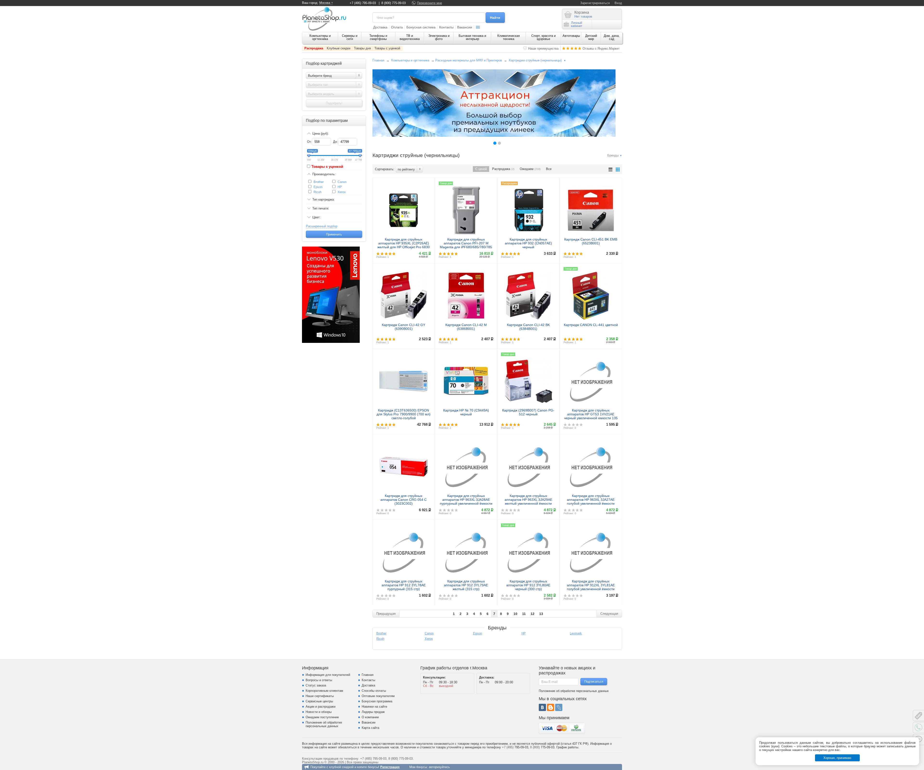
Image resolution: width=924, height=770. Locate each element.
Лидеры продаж (373, 712)
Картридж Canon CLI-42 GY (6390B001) (403, 327)
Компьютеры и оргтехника (320, 37)
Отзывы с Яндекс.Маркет (601, 48)
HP (340, 187)
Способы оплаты (374, 690)
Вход (618, 3)
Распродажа (313, 48)
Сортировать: (384, 169)
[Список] (610, 169)
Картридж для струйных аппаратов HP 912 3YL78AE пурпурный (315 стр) (404, 585)
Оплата (397, 27)
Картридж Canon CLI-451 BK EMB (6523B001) (590, 241)
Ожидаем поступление (322, 717)
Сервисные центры (319, 701)
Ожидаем (530, 169)
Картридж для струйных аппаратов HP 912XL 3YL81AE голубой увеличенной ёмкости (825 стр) (591, 587)
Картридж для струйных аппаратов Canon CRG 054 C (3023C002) (403, 499)
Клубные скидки (338, 48)
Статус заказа (316, 685)
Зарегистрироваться (595, 3)
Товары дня (362, 48)
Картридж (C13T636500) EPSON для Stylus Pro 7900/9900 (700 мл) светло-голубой (403, 414)
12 (532, 614)
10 (515, 614)
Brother (319, 182)
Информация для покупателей (328, 675)
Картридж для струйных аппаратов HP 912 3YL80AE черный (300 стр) (528, 585)
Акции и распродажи (320, 706)
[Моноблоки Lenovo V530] (331, 342)
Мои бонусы (418, 767)
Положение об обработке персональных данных (324, 724)
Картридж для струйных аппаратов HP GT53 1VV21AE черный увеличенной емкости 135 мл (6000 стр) (591, 416)
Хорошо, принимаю (837, 758)
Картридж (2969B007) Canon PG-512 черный (528, 412)
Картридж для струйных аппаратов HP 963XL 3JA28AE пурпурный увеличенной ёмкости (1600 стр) (466, 501)
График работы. (567, 747)
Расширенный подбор (321, 226)
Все (549, 169)
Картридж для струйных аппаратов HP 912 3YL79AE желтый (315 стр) (466, 585)
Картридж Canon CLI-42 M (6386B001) (466, 327)
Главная (378, 60)
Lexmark (576, 633)
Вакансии (464, 27)
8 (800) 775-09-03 (393, 3)
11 (524, 614)
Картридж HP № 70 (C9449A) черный (466, 412)
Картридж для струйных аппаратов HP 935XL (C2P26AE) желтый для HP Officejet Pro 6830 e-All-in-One (403, 245)
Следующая (609, 613)
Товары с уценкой (387, 48)
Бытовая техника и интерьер (472, 37)
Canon (342, 182)
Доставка (380, 27)
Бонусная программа (377, 701)
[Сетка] (618, 169)
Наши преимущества (543, 48)
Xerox (342, 192)
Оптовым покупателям (378, 696)
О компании (370, 717)
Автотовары (571, 36)
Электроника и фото (438, 37)
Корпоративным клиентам (324, 690)
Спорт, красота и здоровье (543, 37)
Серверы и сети (349, 37)
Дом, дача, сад (612, 37)
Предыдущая (386, 613)
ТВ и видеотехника (410, 37)
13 (541, 614)
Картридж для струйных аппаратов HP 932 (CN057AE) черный (528, 243)
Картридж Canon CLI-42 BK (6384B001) (528, 327)
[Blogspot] (550, 707)
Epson (318, 187)
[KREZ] (494, 103)
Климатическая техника (508, 37)
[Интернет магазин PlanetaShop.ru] (326, 19)
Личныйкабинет (576, 24)
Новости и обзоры (319, 712)
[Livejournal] (558, 707)
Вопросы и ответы (319, 680)
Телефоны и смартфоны (378, 37)
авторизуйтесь (439, 767)
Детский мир (591, 37)
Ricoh (317, 192)
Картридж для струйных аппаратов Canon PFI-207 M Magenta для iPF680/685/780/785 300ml (466, 245)
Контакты (446, 27)
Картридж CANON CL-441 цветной (591, 325)
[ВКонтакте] (542, 707)
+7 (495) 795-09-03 (363, 3)
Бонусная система (421, 27)
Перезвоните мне (429, 3)
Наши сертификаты (320, 696)
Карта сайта (370, 728)
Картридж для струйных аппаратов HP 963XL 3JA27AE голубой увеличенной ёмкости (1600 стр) (591, 501)
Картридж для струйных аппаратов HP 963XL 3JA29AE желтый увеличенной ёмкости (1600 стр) (528, 501)
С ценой (481, 169)
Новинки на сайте (374, 706)
